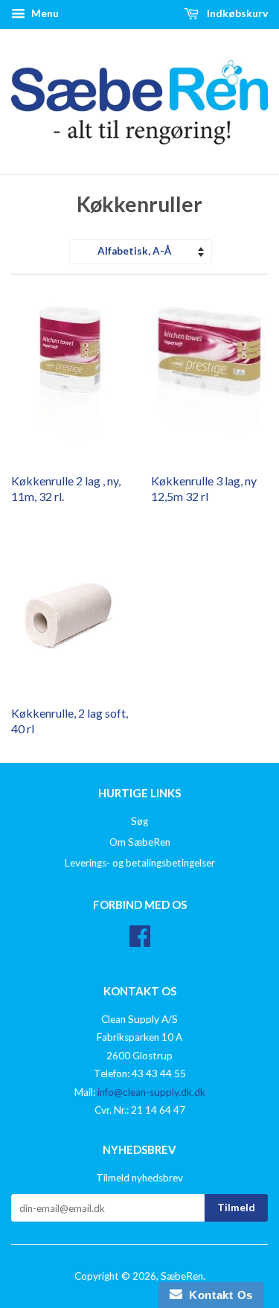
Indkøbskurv (236, 13)
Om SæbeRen (139, 842)
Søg (139, 821)
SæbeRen (182, 1276)
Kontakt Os (217, 1295)
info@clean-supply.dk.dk (151, 1092)
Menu (44, 13)
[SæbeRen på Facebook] (140, 941)
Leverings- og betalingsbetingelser (140, 863)
